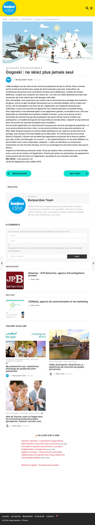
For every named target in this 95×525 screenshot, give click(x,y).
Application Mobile (31, 68)
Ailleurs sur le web (48, 435)
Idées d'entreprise (55, 361)
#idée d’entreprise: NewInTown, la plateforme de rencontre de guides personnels (66, 366)
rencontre (12, 187)
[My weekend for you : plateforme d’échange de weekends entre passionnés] (26, 343)
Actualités (12, 68)
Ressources (28, 516)
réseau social (34, 413)
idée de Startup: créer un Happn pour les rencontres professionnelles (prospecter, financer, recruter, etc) (24, 418)
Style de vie (39, 516)
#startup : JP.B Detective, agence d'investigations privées (56, 274)
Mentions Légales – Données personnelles (40, 465)
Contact (50, 516)
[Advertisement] (47, 491)
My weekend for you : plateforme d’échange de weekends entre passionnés (22, 368)
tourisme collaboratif (14, 361)
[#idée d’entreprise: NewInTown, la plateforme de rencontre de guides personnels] (69, 344)
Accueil (5, 516)
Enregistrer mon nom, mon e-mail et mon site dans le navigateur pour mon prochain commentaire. (45, 249)
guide (65, 361)
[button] (87, 8)
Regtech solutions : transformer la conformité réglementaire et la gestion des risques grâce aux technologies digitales (43, 455)
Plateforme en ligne (22, 359)
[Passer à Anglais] (57, 516)
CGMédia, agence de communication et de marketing (58, 301)
